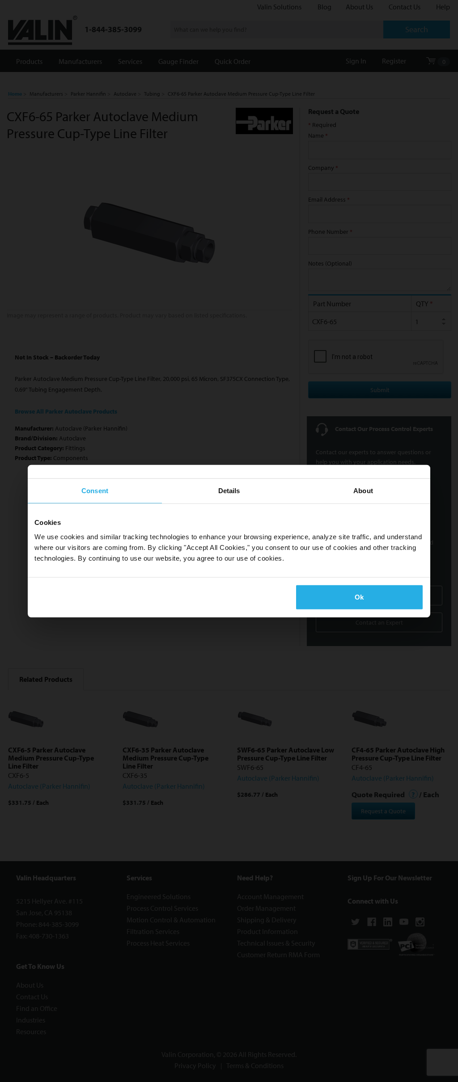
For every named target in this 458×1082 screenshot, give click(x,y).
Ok (359, 596)
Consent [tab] (94, 491)
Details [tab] (229, 491)
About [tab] (363, 491)
